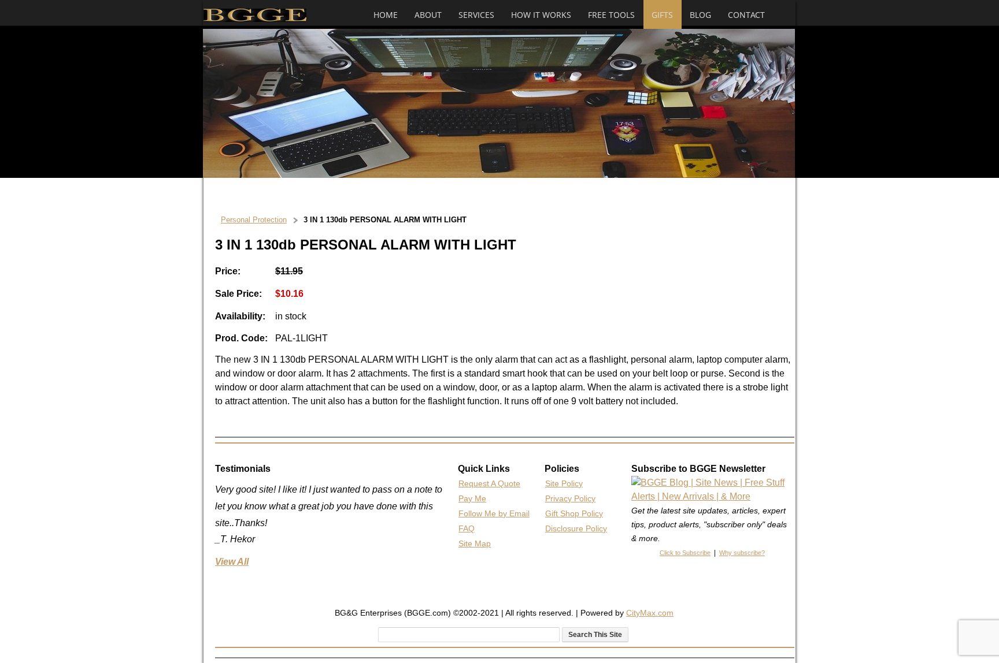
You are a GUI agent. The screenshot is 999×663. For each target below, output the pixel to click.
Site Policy (564, 483)
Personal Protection (254, 219)
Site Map (474, 543)
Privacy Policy (570, 498)
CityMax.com (650, 612)
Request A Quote (489, 483)
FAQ (466, 528)
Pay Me (472, 498)
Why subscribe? (742, 552)
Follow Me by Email (494, 513)
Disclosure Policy (576, 528)
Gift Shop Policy (574, 513)
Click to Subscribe (685, 552)
